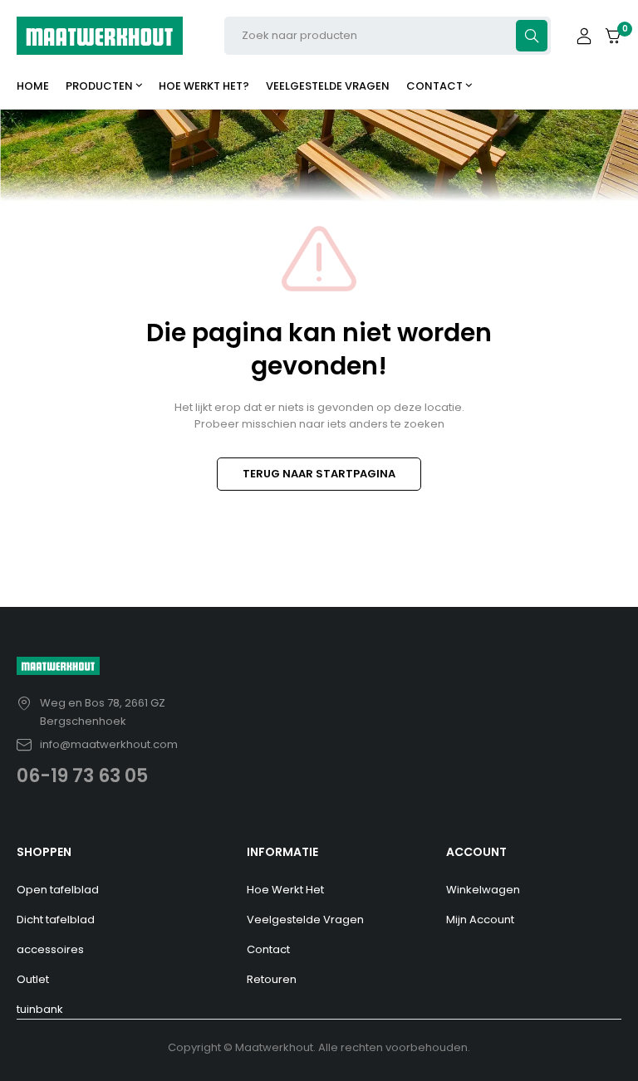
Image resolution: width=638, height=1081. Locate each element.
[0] (613, 36)
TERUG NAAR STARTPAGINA (319, 474)
